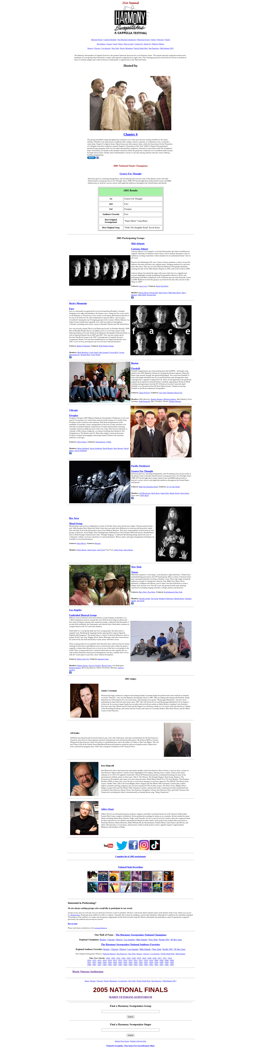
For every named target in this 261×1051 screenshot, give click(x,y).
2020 (129, 958)
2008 (167, 960)
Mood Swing (75, 523)
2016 (170, 958)
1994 (125, 965)
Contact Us (139, 44)
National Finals (96, 40)
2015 (94, 960)
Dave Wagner (118, 448)
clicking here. (75, 915)
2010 (146, 960)
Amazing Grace (103, 659)
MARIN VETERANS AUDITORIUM (130, 997)
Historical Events (143, 40)
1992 (146, 965)
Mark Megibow (82, 352)
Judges (153, 40)
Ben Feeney (163, 293)
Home (87, 981)
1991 (156, 965)
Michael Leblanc (170, 399)
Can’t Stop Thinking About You (170, 393)
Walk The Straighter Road (148, 487)
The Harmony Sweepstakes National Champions (141, 934)
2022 (118, 958)
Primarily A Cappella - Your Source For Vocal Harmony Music (130, 1046)
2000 (151, 962)
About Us (147, 44)
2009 (156, 960)
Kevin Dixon (144, 293)
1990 (167, 965)
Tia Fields (154, 599)
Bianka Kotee (179, 599)
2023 (113, 958)
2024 (108, 958)
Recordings (101, 44)
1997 (94, 965)
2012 (125, 960)
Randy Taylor (175, 493)
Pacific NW (164, 939)
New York (115, 48)
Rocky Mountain (126, 48)
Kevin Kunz (185, 493)
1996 (105, 965)
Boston (90, 48)
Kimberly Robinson (166, 599)
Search (167, 40)
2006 (99, 962)
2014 (105, 960)
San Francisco (154, 48)
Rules (121, 44)
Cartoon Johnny (139, 248)
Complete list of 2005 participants (130, 856)
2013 (115, 960)
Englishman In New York (173, 592)
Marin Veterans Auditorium (87, 971)
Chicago (97, 48)
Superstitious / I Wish (103, 442)
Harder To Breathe (83, 346)
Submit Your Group (122, 1041)
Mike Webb (142, 295)
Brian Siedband (83, 448)
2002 (130, 962)
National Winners (109, 954)
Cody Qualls (94, 352)
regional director (101, 928)
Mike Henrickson (174, 293)
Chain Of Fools (144, 393)
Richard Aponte (75, 668)
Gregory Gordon (95, 666)
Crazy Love (143, 286)
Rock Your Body (162, 286)
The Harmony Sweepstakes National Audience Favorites (130, 944)
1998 (172, 962)
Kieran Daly (153, 293)
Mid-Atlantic (138, 243)
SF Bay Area (176, 939)
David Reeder (108, 448)
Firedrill (135, 368)
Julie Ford (101, 550)
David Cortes (106, 666)
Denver (119, 939)
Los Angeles (106, 48)
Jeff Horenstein (145, 493)
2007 (89, 962)
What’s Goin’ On (83, 659)
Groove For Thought (142, 471)
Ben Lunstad (104, 352)
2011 (136, 960)
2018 (149, 958)
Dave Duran (81, 550)
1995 (115, 965)
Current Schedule (110, 40)
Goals (115, 44)
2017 (160, 958)
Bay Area (74, 518)
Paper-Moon (81, 543)
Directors (160, 40)
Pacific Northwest (140, 465)
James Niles (164, 493)
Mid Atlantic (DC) (167, 48)
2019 (139, 958)
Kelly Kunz (155, 493)
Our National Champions (127, 40)
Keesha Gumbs (144, 599)
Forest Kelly (113, 352)
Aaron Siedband (96, 448)
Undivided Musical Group (83, 615)
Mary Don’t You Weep (147, 592)
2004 (110, 962)
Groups (109, 44)
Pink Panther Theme (106, 346)
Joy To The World (173, 487)
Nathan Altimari (157, 399)
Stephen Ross (85, 355)
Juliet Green (91, 550)
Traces (134, 572)
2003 (120, 962)
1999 (161, 962)
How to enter (128, 44)
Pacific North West (141, 48)
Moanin (98, 543)
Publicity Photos (158, 44)
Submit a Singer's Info (138, 1041)
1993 (136, 965)
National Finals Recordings (130, 867)
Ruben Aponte (82, 666)
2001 (141, 962)
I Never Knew (82, 442)
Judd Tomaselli (144, 401)
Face (71, 308)
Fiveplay (73, 415)
